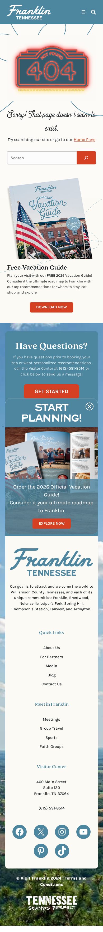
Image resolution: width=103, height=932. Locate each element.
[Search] (86, 157)
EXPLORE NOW (51, 523)
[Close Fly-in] (89, 406)
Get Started (51, 391)
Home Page (84, 139)
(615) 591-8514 (52, 808)
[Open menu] (83, 12)
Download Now (51, 307)
